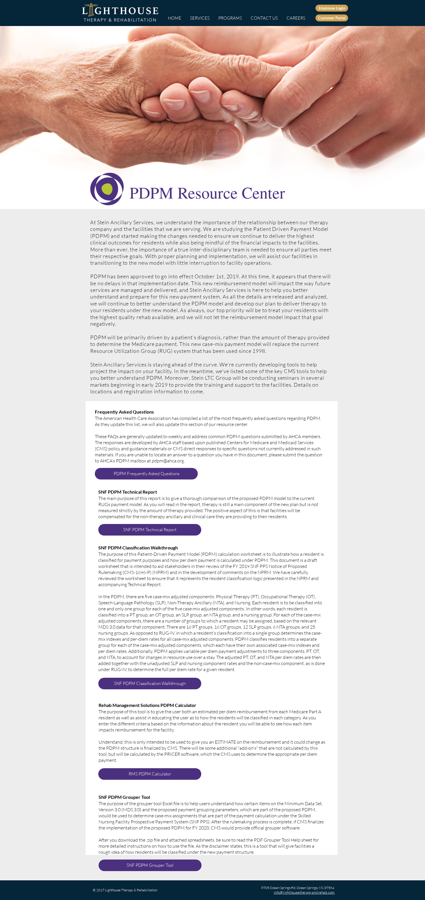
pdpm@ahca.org (168, 461)
